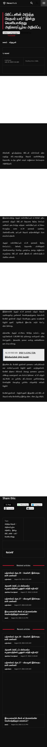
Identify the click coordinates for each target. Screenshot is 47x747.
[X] (13, 69)
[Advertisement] (23, 99)
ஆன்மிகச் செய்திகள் (11, 592)
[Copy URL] (37, 69)
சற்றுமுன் (12, 42)
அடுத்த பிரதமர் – (11, 524)
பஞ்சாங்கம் (8, 579)
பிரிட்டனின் (8, 533)
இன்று (14, 530)
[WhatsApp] (19, 69)
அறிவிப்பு (8, 530)
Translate (11, 35)
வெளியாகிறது (9, 537)
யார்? (15, 533)
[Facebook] (7, 69)
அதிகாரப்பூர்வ (10, 527)
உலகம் (5, 42)
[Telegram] (25, 69)
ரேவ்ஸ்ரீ (7, 53)
